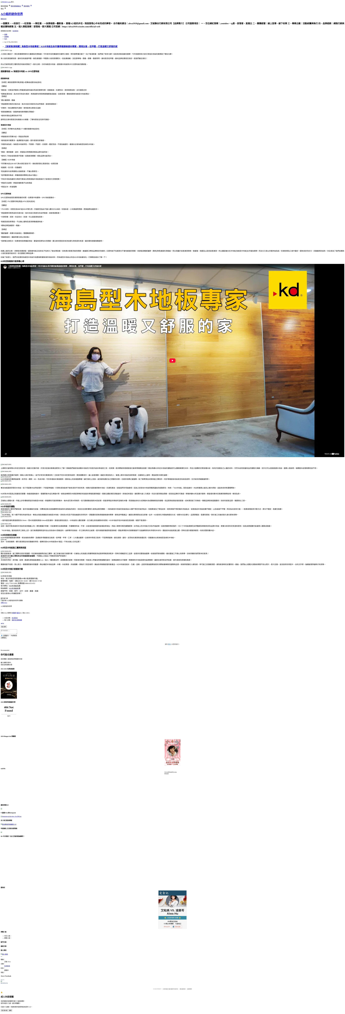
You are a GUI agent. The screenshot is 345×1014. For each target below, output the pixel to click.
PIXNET (159, 989)
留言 (18, 613)
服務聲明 (189, 989)
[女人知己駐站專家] (8, 824)
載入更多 (3, 626)
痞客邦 (14, 613)
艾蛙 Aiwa (4, 602)
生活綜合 (15, 31)
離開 (10, 1010)
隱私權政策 (183, 989)
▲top (2, 623)
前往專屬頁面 (172, 752)
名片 (5, 39)
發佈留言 (3, 637)
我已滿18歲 (4, 1010)
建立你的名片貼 (4, 983)
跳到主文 (3, 19)
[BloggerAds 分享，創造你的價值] (172, 744)
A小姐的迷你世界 (12, 14)
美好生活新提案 (17, 620)
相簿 (5, 34)
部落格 (6, 36)
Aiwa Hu (2, 979)
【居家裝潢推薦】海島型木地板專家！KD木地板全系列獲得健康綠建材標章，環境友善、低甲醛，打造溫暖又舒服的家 (61, 46)
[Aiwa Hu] (1, 981)
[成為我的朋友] (11, 816)
